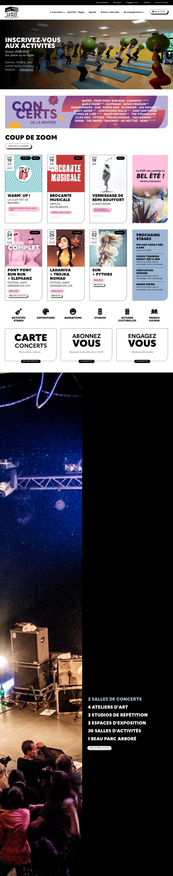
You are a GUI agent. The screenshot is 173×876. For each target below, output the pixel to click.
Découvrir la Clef (99, 748)
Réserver (56, 296)
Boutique (117, 3)
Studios (147, 3)
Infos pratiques (102, 3)
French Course (161, 3)
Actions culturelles (110, 12)
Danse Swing (145, 284)
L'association (56, 12)
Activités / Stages (75, 12)
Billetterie (160, 11)
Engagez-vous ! (132, 3)
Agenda (92, 12)
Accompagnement (133, 12)
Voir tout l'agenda (18, 146)
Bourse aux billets (18, 296)
